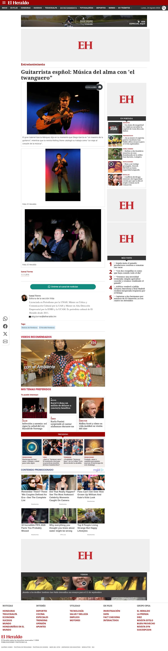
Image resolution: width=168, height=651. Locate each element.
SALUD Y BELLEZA (79, 614)
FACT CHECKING (111, 617)
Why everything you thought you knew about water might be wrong (62, 528)
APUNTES (41, 626)
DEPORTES (41, 610)
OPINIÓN (41, 623)
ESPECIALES (42, 617)
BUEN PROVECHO (146, 623)
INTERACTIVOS (111, 620)
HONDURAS (9, 610)
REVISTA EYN (143, 626)
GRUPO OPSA (143, 605)
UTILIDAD (75, 605)
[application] (63, 363)
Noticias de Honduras (29, 327)
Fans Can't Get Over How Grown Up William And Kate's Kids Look (90, 494)
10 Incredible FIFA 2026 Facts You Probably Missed (33, 528)
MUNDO (7, 623)
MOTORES (75, 620)
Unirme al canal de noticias (64, 287)
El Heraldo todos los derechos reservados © (20, 640)
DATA (106, 614)
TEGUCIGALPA (10, 614)
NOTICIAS (8, 605)
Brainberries (35, 504)
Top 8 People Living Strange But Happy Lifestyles (87, 528)
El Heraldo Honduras (47, 327)
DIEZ (139, 617)
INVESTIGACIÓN (111, 610)
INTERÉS (41, 605)
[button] (5, 319)
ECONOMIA (8, 617)
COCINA (40, 614)
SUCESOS (7, 620)
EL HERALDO (143, 610)
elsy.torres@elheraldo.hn (44, 316)
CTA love (63, 534)
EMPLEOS (75, 617)
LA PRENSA (142, 614)
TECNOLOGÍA (77, 610)
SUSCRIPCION (144, 629)
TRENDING (41, 620)
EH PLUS (107, 605)
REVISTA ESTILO (145, 620)
